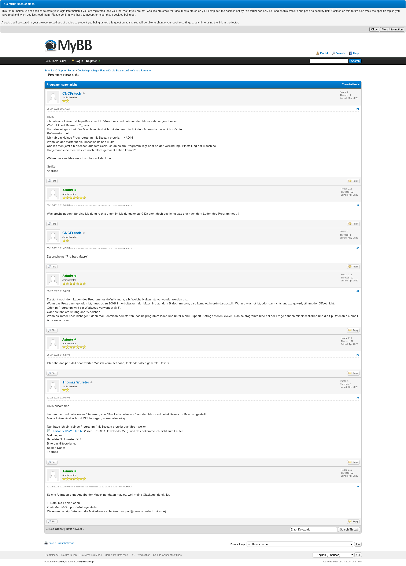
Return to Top (69, 555)
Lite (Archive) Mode (91, 555)
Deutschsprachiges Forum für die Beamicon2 (103, 70)
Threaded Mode (350, 84)
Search (340, 53)
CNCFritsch (71, 93)
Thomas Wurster (75, 382)
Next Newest (74, 529)
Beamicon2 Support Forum (59, 70)
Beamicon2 (52, 555)
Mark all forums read (116, 555)
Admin (127, 205)
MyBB (61, 561)
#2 (358, 205)
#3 (358, 248)
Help (356, 53)
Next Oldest (55, 529)
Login (79, 61)
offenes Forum (139, 70)
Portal (324, 53)
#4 (358, 291)
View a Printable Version (61, 543)
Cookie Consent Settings (167, 555)
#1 (358, 109)
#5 (358, 354)
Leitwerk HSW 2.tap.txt (68, 431)
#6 (358, 397)
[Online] (75, 190)
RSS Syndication (140, 555)
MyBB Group (86, 561)
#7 (358, 486)
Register (91, 61)
